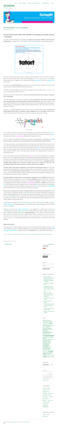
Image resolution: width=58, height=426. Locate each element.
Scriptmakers (20, 212)
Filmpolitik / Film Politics (48, 393)
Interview (51, 396)
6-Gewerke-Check (48, 321)
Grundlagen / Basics (47, 395)
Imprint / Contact (46, 414)
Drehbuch (21, 234)
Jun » (47, 380)
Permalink (50, 234)
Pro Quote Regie (50, 350)
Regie (50, 352)
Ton (48, 356)
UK (50, 356)
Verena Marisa (48, 85)
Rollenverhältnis (47, 353)
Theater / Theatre (46, 402)
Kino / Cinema (46, 398)
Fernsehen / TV (46, 391)
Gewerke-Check (47, 341)
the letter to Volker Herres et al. (24, 202)
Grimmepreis (46, 344)
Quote (40, 234)
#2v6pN (44, 320)
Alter (50, 324)
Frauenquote (45, 337)
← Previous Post (8, 244)
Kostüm (50, 347)
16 (48, 376)
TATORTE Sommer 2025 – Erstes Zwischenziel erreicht (49, 305)
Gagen (44, 338)
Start (15, 3)
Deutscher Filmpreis (47, 328)
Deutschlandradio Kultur (47, 329)
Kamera (45, 347)
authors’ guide (29, 192)
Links (52, 3)
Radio (47, 351)
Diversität (45, 330)
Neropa (48, 348)
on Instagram (23, 39)
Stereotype (52, 354)
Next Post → (51, 244)
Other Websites (45, 3)
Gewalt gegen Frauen (46, 340)
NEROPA (45, 400)
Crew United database (10, 196)
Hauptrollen (46, 345)
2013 (46, 323)
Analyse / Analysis (46, 388)
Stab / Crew (10, 234)
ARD (44, 325)
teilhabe (46, 234)
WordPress (14, 421)
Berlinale (48, 325)
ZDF (52, 356)
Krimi (44, 348)
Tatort (43, 234)
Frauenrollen (50, 337)
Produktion (45, 350)
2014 (48, 323)
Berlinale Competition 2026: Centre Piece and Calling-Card (48, 295)
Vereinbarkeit (45, 403)
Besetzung (52, 325)
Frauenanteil (25, 234)
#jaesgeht (17, 234)
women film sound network (22, 210)
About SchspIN (22, 3)
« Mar (44, 380)
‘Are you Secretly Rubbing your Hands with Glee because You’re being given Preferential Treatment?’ (49, 279)
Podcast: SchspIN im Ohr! (34, 3)
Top (4, 423)
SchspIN (9, 5)
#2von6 (48, 320)
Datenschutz (45, 416)
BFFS (48, 327)
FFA (52, 332)
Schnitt (44, 355)
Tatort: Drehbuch (41, 202)
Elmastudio (26, 421)
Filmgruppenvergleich (46, 333)
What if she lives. (47, 292)
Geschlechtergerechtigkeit (34, 234)
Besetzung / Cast (46, 389)
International (45, 396)
